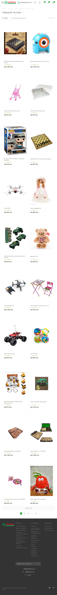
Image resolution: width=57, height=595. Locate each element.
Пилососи (33, 546)
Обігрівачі (18, 545)
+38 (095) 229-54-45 (25, 2)
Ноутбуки (33, 526)
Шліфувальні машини (21, 547)
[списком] (52, 18)
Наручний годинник (21, 528)
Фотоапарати (19, 535)
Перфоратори (19, 540)
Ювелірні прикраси (21, 530)
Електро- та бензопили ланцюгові (34, 552)
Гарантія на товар (49, 530)
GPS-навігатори (35, 540)
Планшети (33, 542)
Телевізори (34, 548)
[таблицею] (54, 18)
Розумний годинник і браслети (34, 537)
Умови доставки (49, 528)
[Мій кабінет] (39, 3)
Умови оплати (48, 526)
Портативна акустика (21, 537)
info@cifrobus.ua (29, 572)
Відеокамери (34, 555)
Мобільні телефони (21, 526)
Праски (33, 544)
